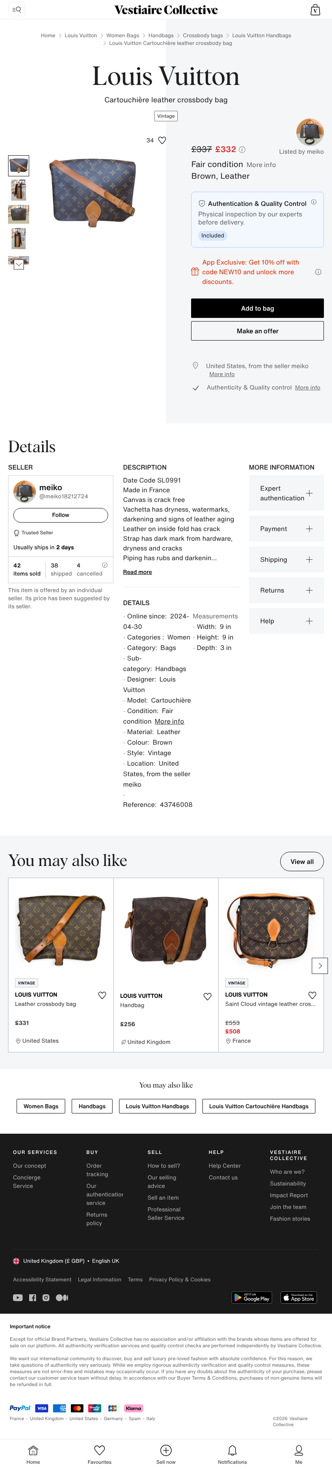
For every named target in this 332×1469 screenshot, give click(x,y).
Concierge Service (26, 1181)
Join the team (288, 1207)
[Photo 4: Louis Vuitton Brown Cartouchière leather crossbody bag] (18, 238)
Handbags (161, 35)
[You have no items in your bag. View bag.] (315, 9)
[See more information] (318, 272)
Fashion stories (290, 1219)
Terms (135, 1279)
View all (302, 861)
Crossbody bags (203, 35)
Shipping (273, 559)
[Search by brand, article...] (16, 9)
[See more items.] (19, 265)
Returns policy (96, 1219)
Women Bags (122, 35)
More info (261, 164)
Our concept (29, 1166)
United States (84, 1419)
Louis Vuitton (81, 35)
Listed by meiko (301, 152)
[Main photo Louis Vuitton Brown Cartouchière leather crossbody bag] (18, 165)
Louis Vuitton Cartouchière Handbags (259, 1106)
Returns (272, 590)
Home (48, 35)
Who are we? (287, 1172)
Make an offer (258, 331)
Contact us (223, 1177)
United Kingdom (47, 1419)
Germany (113, 1419)
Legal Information (99, 1279)
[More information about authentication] (314, 202)
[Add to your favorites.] (102, 995)
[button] (315, 9)
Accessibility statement (42, 1279)
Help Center (225, 1166)
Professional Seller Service (165, 1213)
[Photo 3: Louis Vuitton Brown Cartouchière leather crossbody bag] (18, 214)
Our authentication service (105, 1194)
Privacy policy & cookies (180, 1279)
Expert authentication (282, 493)
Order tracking (97, 1170)
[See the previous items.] (19, 155)
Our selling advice (161, 1181)
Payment (273, 528)
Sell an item (163, 1198)
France (17, 1419)
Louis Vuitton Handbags (262, 35)
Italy (151, 1419)
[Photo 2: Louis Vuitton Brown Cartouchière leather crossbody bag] (18, 190)
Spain (135, 1419)
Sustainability (288, 1183)
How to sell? (163, 1166)
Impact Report (289, 1195)
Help (267, 621)
